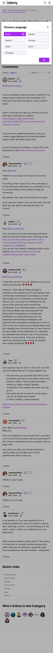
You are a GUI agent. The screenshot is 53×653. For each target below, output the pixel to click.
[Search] (45, 2)
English (8, 34)
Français (31, 40)
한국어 (31, 46)
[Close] (47, 27)
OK (44, 60)
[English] (12, 3)
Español (31, 34)
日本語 (7, 46)
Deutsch (8, 40)
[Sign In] (49, 2)
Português (9, 53)
